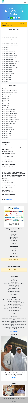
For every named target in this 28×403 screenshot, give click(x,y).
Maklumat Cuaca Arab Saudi (14, 289)
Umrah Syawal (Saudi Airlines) (5, 104)
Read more (14, 377)
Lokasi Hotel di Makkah (14, 285)
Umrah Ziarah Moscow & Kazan (9, 51)
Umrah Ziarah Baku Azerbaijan (9, 57)
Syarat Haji (14, 250)
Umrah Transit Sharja (6, 75)
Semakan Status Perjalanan (14, 291)
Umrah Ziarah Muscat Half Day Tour (10, 67)
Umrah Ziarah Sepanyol (7, 71)
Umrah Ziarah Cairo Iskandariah (9, 63)
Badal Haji (14, 253)
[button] (3, 359)
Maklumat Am (14, 280)
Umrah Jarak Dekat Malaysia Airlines (10, 41)
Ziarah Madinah (14, 241)
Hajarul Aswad (14, 235)
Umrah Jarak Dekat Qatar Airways (9, 39)
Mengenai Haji (14, 248)
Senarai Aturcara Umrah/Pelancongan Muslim (14, 283)
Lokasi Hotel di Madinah (14, 286)
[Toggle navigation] (25, 2)
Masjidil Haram (14, 234)
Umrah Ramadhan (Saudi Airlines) (6, 97)
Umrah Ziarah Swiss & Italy (8, 73)
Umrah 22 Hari (5, 47)
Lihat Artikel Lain (14, 331)
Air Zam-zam (14, 240)
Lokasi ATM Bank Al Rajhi (14, 288)
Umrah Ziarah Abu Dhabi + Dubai (9, 59)
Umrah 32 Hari (5, 49)
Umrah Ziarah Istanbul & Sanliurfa (9, 55)
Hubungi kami (14, 294)
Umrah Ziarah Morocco (7, 69)
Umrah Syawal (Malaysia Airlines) (6, 101)
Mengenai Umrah (14, 231)
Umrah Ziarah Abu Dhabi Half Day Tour (10, 61)
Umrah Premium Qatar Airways (9, 35)
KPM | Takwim (9, 199)
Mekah (14, 232)
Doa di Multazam (14, 237)
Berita (14, 279)
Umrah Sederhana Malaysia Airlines (10, 45)
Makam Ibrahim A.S (14, 238)
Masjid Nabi (14, 243)
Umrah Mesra (5, 81)
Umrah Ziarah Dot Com (14, 398)
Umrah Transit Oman (6, 77)
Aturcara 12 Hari (14, 282)
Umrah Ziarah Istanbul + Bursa (8, 53)
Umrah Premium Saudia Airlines (9, 33)
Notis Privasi (22, 398)
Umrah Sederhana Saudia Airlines (9, 43)
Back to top (14, 401)
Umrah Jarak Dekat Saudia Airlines (9, 37)
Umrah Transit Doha (6, 79)
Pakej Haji (14, 251)
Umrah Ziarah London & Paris (8, 65)
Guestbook (14, 292)
